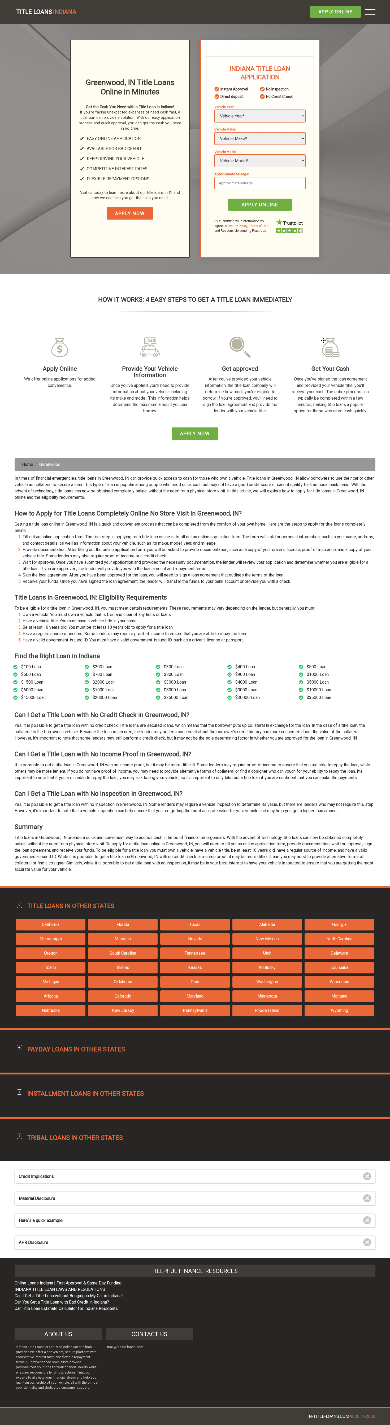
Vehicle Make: (225, 129)
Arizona (51, 996)
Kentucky (267, 967)
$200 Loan (102, 666)
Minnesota (267, 996)
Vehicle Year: (224, 107)
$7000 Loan (104, 689)
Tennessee (195, 953)
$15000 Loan (33, 697)
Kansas (195, 967)
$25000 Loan (176, 697)
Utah (267, 953)
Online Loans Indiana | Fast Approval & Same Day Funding (68, 1283)
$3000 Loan (175, 682)
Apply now (130, 213)
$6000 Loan (32, 689)
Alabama (267, 924)
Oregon (51, 953)
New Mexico (267, 938)
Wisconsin (339, 981)
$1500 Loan (32, 682)
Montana (339, 996)
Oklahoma (123, 981)
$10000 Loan (319, 689)
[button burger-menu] (370, 12)
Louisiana (339, 967)
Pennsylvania (195, 1010)
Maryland (195, 996)
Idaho (51, 967)
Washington (267, 981)
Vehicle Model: (225, 152)
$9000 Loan (246, 689)
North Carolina (339, 938)
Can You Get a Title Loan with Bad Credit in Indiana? (62, 1302)
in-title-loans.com (328, 1416)
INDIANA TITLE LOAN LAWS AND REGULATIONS (60, 1289)
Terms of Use (258, 226)
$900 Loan (245, 674)
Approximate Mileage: (231, 174)
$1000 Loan (318, 674)
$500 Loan (316, 666)
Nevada (195, 938)
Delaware (339, 953)
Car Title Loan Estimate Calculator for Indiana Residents (66, 1308)
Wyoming (339, 1010)
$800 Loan (174, 674)
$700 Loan (102, 674)
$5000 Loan (318, 682)
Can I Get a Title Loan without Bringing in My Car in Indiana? (69, 1295)
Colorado (123, 996)
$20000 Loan (105, 697)
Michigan (50, 981)
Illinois (123, 967)
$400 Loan (245, 666)
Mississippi (51, 938)
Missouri (123, 938)
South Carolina (123, 953)
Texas (195, 924)
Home (27, 464)
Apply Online (335, 11)
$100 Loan (31, 666)
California (50, 924)
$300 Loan (174, 666)
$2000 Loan (104, 682)
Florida (122, 924)
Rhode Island (267, 1010)
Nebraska (51, 1010)
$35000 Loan (319, 697)
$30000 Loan (247, 697)
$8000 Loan (175, 689)
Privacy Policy (237, 226)
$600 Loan (31, 674)
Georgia (339, 924)
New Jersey (123, 1010)
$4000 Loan (246, 682)
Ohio (195, 981)
